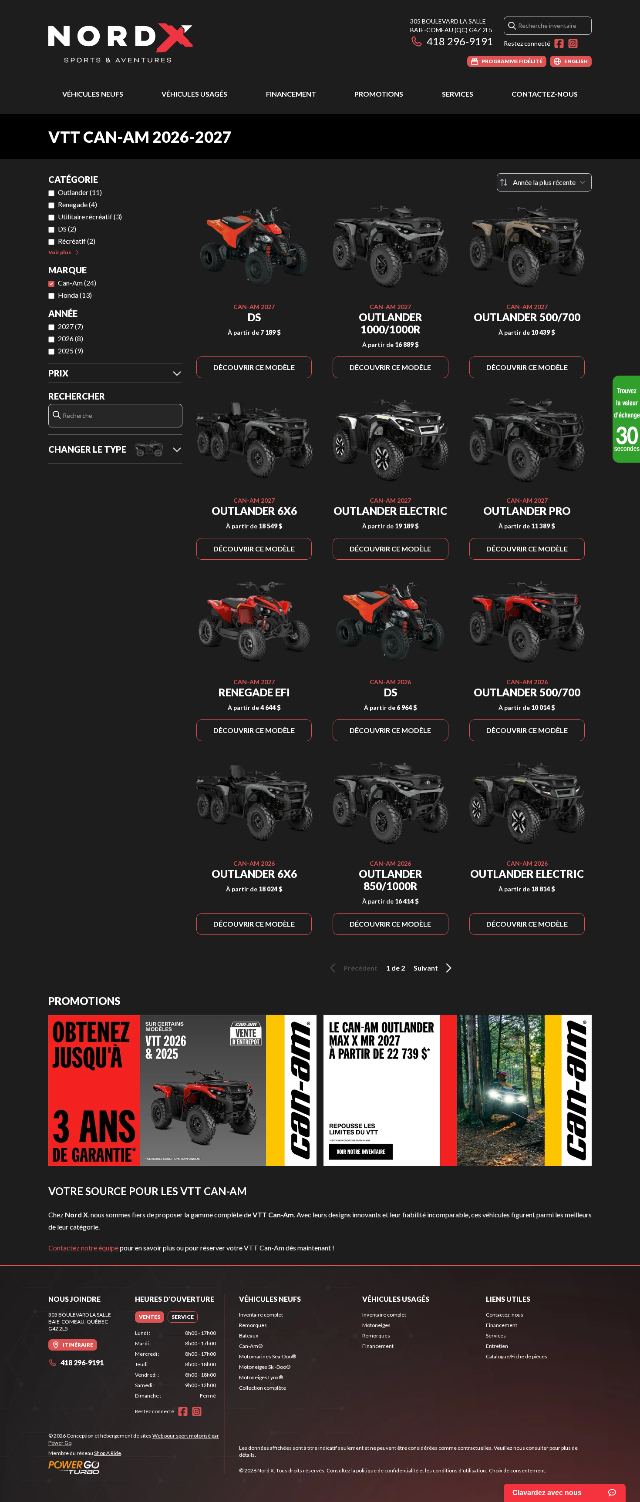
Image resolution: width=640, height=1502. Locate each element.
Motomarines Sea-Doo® (267, 1356)
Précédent (360, 968)
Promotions (378, 94)
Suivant (426, 968)
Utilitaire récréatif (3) (90, 216)
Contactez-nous (545, 94)
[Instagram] (573, 43)
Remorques (253, 1325)
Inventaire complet (261, 1314)
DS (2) (67, 229)
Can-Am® (251, 1346)
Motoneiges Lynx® (261, 1377)
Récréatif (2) (76, 241)
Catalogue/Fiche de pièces (516, 1356)
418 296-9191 (460, 41)
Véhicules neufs (92, 94)
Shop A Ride (107, 1453)
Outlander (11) (80, 192)
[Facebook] (559, 43)
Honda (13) (75, 295)
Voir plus (59, 252)
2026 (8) (70, 338)
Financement (291, 94)
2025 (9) (70, 350)
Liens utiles (508, 1299)
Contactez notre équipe (83, 1247)
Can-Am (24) (77, 283)
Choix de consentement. (517, 1470)
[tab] (149, 1317)
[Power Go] (136, 1467)
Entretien (497, 1346)
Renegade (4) (77, 204)
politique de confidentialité (387, 1470)
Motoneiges (376, 1325)
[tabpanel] (175, 1364)
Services (457, 94)
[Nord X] (120, 42)
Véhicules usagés (194, 94)
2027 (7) (70, 326)
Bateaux (248, 1335)
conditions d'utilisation (459, 1470)
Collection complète (262, 1387)
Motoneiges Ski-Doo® (264, 1367)
